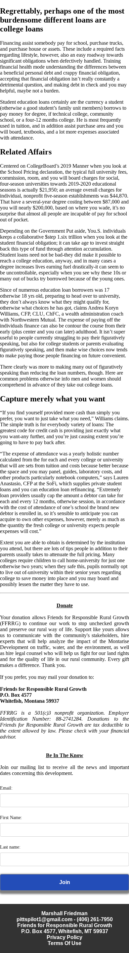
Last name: (10, 847)
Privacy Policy (64, 937)
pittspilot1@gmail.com (44, 919)
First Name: (11, 817)
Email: (6, 788)
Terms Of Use (64, 943)
